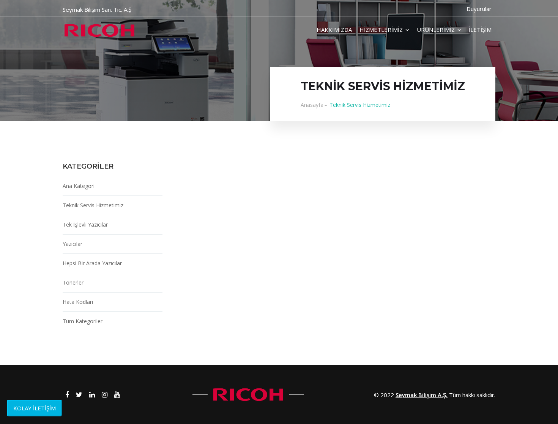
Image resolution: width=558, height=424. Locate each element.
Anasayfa (312, 104)
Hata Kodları (78, 301)
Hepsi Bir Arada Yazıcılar (92, 263)
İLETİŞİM (480, 29)
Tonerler (73, 282)
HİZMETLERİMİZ (381, 29)
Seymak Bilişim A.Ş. (422, 395)
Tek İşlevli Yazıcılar (85, 224)
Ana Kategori (79, 185)
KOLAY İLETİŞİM (34, 408)
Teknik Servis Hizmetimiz (93, 205)
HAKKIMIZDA (334, 29)
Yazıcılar (72, 243)
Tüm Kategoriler (82, 321)
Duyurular (479, 9)
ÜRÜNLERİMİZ (436, 29)
